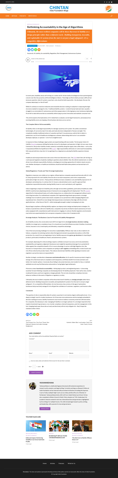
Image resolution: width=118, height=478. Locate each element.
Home (7, 16)
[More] (39, 49)
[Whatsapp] (35, 49)
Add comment (50, 46)
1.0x (87, 58)
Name (31, 353)
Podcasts (23, 16)
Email (50, 353)
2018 (75, 157)
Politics (79, 433)
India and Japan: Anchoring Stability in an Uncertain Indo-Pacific (35, 439)
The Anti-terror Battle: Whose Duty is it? (82, 438)
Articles (14, 16)
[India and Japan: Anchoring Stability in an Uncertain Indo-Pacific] (36, 425)
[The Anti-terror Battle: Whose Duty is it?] (82, 425)
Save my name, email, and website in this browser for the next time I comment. (50, 360)
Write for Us (32, 16)
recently (87, 191)
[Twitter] (32, 49)
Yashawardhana (32, 46)
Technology (35, 24)
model (54, 148)
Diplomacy (34, 433)
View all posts (45, 408)
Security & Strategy (31, 435)
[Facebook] (28, 49)
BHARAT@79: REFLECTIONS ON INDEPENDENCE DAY (58, 436)
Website (71, 353)
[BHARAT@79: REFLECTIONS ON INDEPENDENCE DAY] (59, 425)
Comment (32, 339)
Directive (33, 144)
